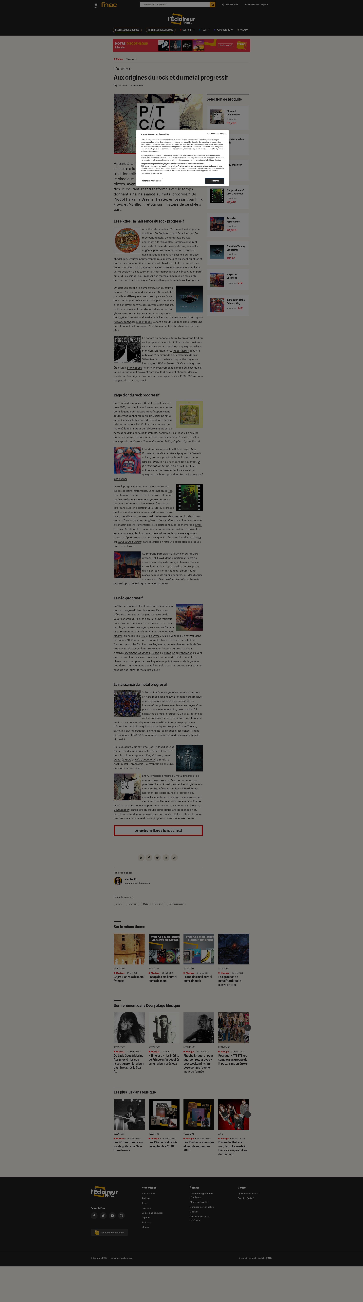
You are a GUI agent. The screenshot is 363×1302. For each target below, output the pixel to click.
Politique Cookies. (214, 160)
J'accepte (215, 181)
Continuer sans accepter (216, 134)
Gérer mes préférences (151, 181)
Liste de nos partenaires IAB (151, 174)
